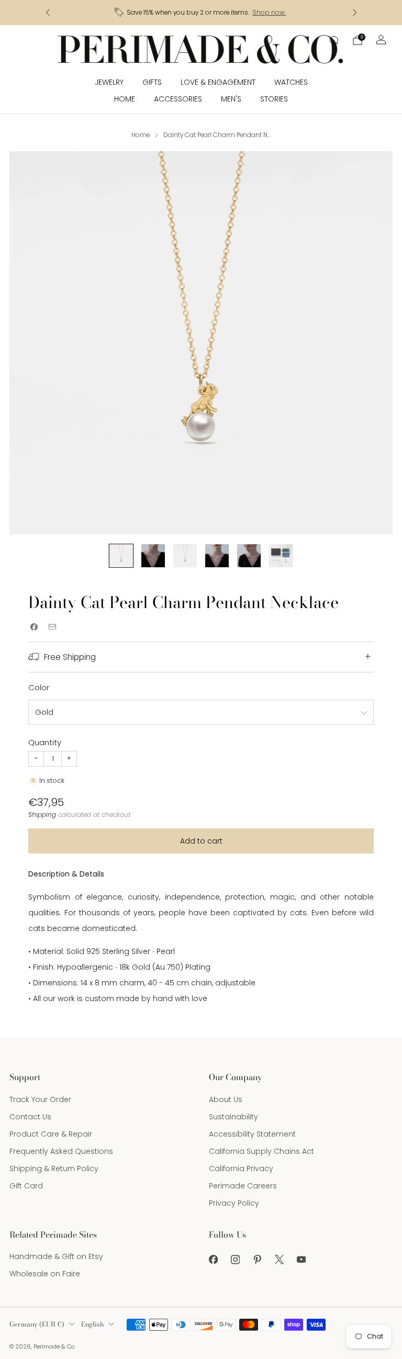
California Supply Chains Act (261, 1151)
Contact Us (30, 1116)
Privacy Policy (234, 1203)
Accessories (178, 99)
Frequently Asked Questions (61, 1151)
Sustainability (233, 1116)
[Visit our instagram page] (235, 1260)
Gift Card (26, 1186)
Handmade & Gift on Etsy (56, 1256)
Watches (291, 82)
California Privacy (241, 1168)
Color (38, 687)
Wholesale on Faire (44, 1273)
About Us (225, 1099)
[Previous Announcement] (47, 12)
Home (124, 99)
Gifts (152, 82)
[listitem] (201, 12)
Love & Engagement (218, 82)
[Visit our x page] (279, 1260)
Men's (231, 99)
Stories (274, 99)
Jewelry (109, 82)
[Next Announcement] (355, 12)
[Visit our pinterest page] (257, 1260)
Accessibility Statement (252, 1134)
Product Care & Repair (50, 1134)
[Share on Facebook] (33, 626)
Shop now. (269, 12)
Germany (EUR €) (36, 1324)
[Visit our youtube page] (301, 1260)
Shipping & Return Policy (53, 1168)
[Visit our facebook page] (213, 1260)
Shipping (42, 815)
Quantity (44, 742)
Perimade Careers (243, 1186)
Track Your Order (40, 1099)
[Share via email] (52, 626)
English (92, 1324)
